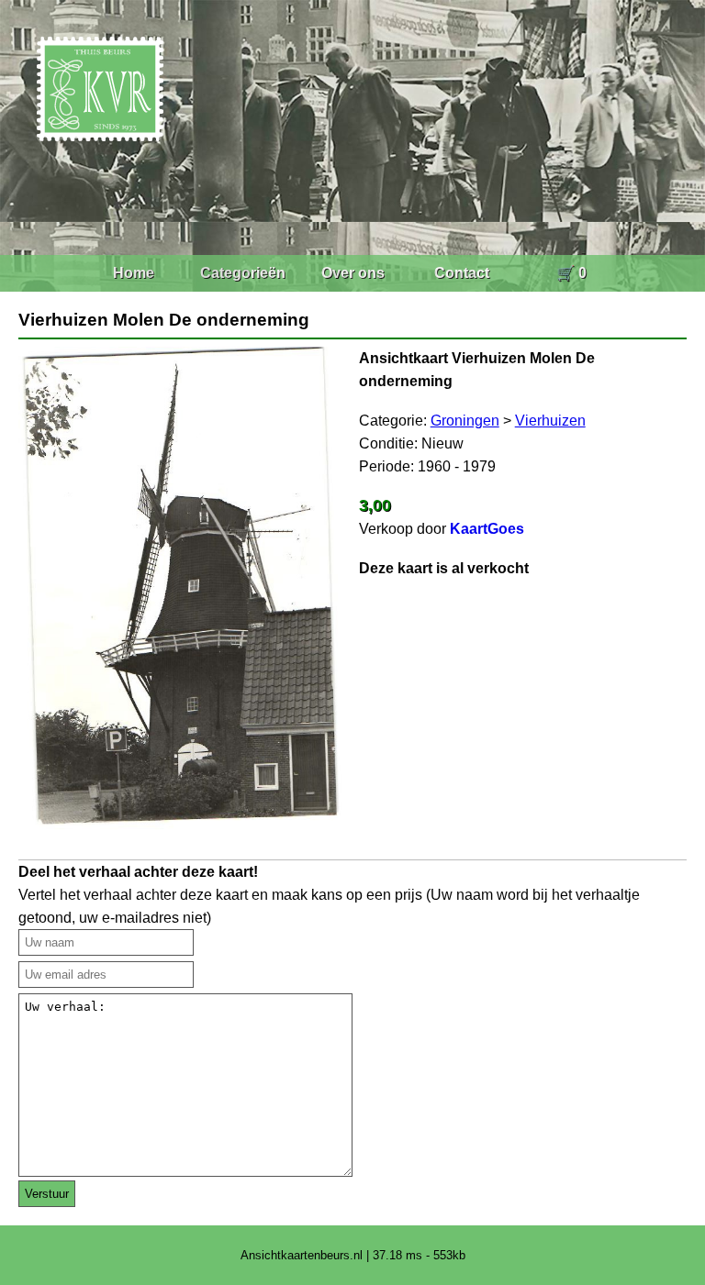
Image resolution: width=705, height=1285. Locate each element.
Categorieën (242, 273)
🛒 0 (571, 273)
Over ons (353, 273)
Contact (461, 273)
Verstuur (47, 1194)
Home (133, 273)
